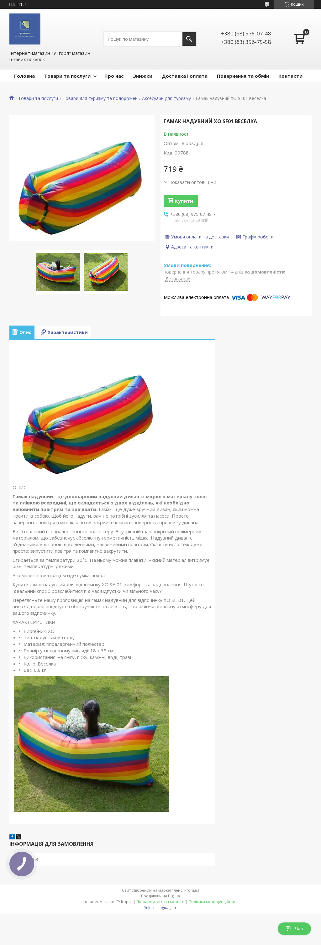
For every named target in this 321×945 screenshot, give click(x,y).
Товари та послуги (67, 76)
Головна (24, 76)
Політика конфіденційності (214, 901)
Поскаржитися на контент (160, 901)
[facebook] (12, 837)
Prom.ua (191, 890)
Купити (184, 201)
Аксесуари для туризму (166, 98)
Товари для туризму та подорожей (100, 98)
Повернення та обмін (243, 76)
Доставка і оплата (185, 76)
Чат (299, 929)
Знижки (142, 76)
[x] (18, 837)
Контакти (290, 76)
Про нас (114, 76)
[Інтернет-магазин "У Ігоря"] (24, 28)
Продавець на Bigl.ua (160, 896)
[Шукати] (189, 39)
